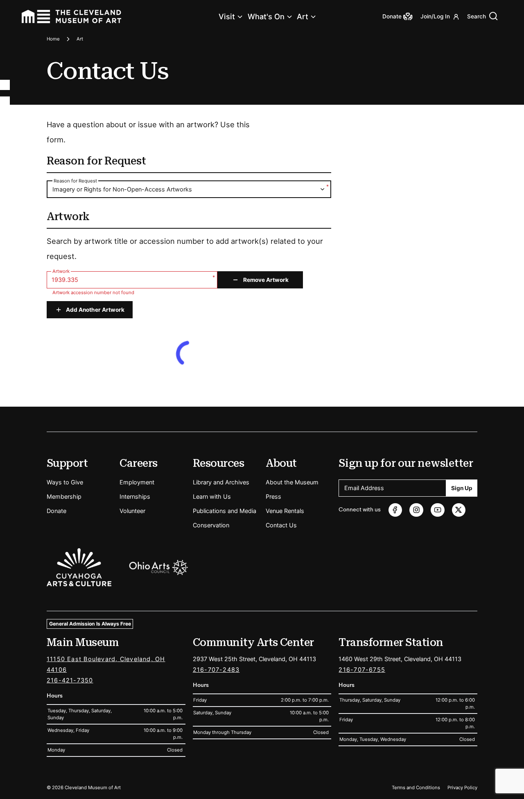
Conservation (211, 525)
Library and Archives (221, 482)
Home (53, 39)
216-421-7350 (70, 680)
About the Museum (292, 482)
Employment (137, 482)
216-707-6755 (362, 669)
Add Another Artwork (95, 309)
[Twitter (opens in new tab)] (458, 510)
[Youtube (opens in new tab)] (437, 510)
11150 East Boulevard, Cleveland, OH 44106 (106, 664)
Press (273, 496)
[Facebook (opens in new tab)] (395, 510)
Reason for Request (75, 181)
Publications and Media (224, 510)
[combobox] (188, 189)
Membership (64, 496)
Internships (135, 496)
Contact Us (281, 525)
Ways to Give (65, 482)
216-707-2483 (216, 669)
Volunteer (132, 510)
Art (302, 16)
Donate (56, 510)
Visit (227, 16)
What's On (266, 16)
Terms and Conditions (416, 787)
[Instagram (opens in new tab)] (416, 510)
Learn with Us (212, 496)
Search (476, 16)
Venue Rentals (285, 510)
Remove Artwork (266, 280)
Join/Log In (435, 16)
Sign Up (461, 488)
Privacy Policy (462, 787)
